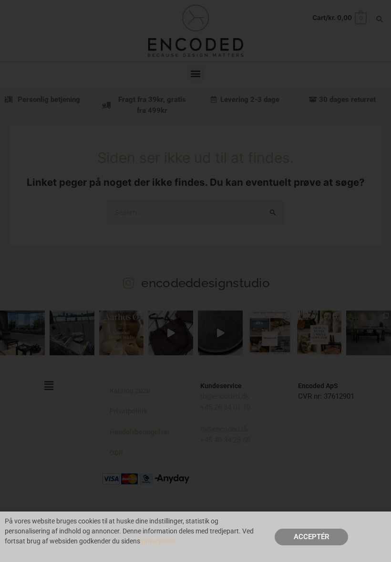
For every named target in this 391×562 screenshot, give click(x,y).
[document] (195, 281)
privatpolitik (159, 541)
